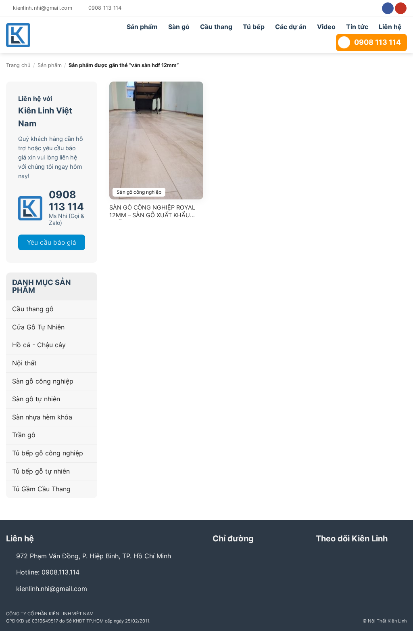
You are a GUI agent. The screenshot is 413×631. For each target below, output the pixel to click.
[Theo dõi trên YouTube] (401, 8)
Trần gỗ (23, 435)
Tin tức (357, 27)
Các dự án (291, 27)
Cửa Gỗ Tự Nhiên (38, 327)
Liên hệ (390, 27)
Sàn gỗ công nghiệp (42, 381)
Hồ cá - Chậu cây (39, 345)
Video (326, 27)
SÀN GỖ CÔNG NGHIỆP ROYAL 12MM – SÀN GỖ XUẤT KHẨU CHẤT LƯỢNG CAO (152, 212)
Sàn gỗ (179, 27)
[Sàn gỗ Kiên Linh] (44, 35)
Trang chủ (18, 65)
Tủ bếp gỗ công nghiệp (47, 453)
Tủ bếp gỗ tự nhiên (41, 471)
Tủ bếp (254, 27)
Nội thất (24, 363)
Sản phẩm (142, 27)
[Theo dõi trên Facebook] (388, 8)
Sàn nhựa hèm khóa (42, 417)
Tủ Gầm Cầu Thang (41, 489)
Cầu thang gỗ (33, 309)
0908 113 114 (377, 42)
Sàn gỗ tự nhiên (36, 399)
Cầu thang (216, 27)
